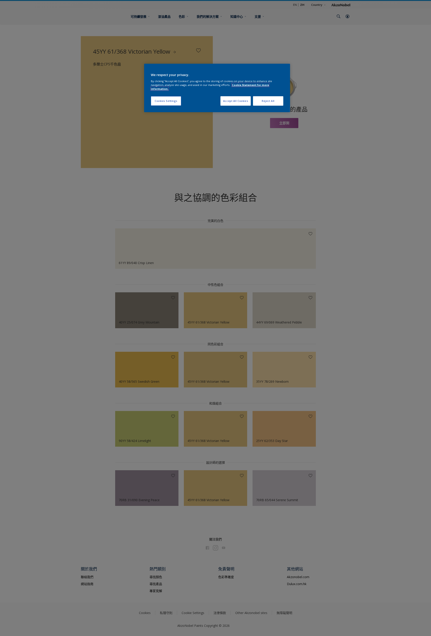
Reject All (268, 101)
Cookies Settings (166, 101)
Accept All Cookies (235, 101)
